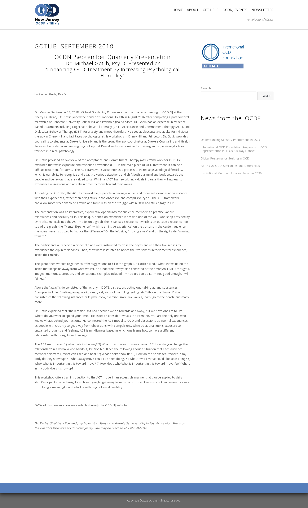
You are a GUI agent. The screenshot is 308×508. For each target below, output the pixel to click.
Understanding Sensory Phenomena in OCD (230, 140)
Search (206, 88)
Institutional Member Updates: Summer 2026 (231, 173)
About (193, 10)
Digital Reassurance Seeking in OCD (225, 158)
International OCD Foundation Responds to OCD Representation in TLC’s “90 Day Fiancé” (234, 149)
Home (178, 10)
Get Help (211, 10)
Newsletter (262, 10)
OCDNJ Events (235, 10)
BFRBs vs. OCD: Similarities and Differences (230, 166)
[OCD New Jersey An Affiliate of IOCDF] (47, 14)
